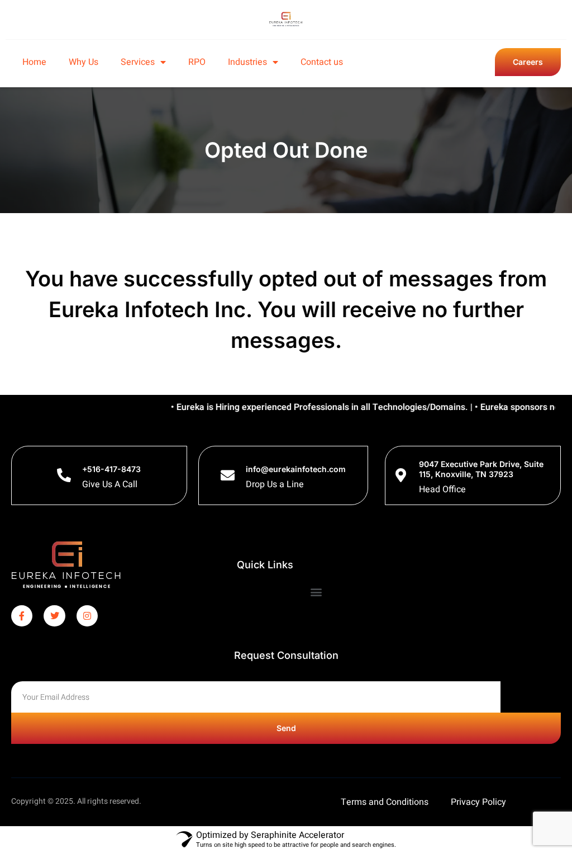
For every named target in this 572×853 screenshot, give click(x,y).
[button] (316, 592)
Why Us (83, 62)
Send (286, 728)
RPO (197, 62)
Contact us (322, 62)
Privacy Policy (478, 802)
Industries (247, 62)
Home (34, 62)
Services (138, 62)
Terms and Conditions (384, 802)
